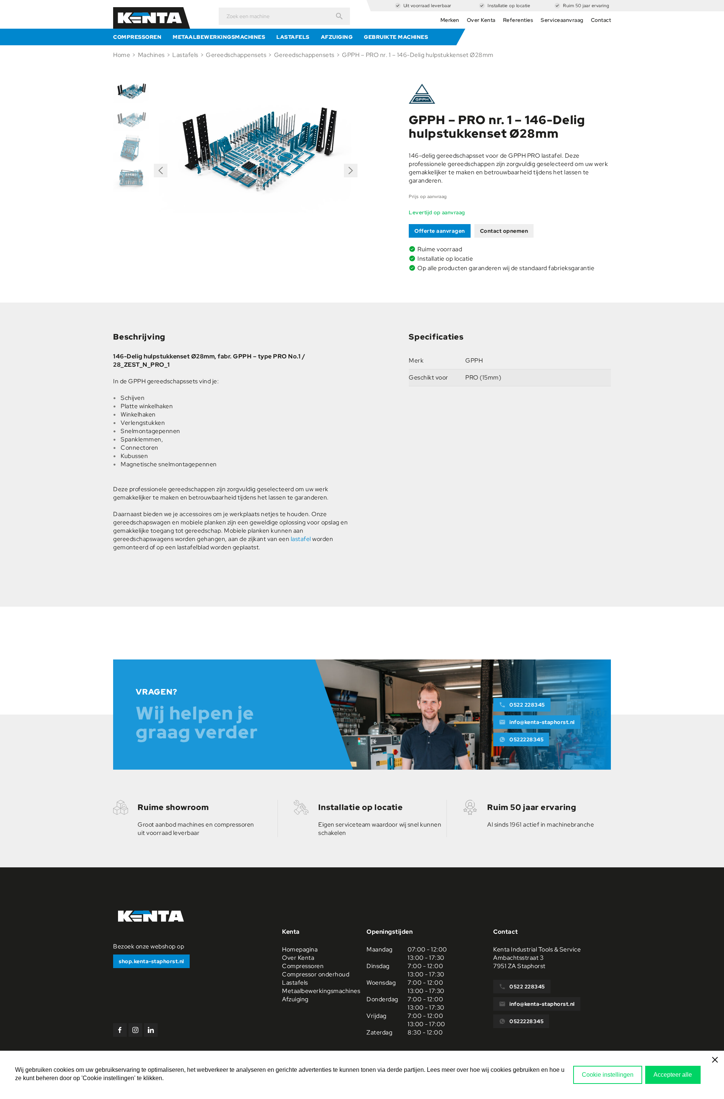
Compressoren (137, 37)
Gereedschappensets (236, 55)
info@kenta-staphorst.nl (542, 722)
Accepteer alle (672, 1074)
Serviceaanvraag (562, 20)
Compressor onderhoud (315, 974)
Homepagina (300, 949)
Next (350, 168)
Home (121, 55)
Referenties (518, 20)
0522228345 (526, 739)
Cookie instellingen (608, 1074)
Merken (449, 20)
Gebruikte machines (396, 37)
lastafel (301, 539)
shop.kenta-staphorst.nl (151, 961)
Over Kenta (481, 20)
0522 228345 (527, 704)
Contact (601, 20)
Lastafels (293, 37)
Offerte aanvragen (439, 230)
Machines (151, 55)
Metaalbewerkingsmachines (219, 37)
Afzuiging (337, 37)
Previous (160, 173)
